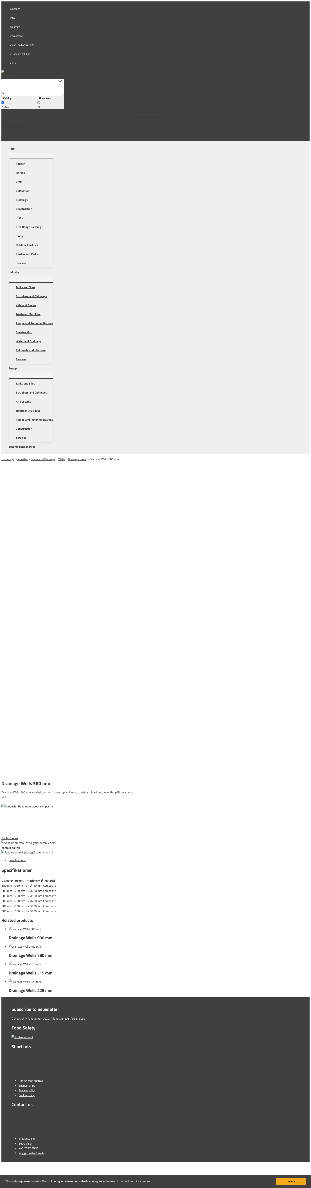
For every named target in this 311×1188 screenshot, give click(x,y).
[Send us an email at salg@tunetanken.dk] (69, 842)
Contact (5, 135)
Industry (22, 459)
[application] (16, 148)
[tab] (153, 860)
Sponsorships (27, 1085)
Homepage (7, 459)
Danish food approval (31, 1081)
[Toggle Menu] (31, 156)
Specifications (17, 860)
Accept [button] (291, 1181)
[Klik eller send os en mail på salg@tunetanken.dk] (69, 852)
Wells (61, 459)
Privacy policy (27, 1090)
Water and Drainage (43, 459)
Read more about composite (34, 806)
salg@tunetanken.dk (31, 1153)
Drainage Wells (77, 459)
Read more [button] (143, 1181)
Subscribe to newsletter (14, 126)
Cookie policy (27, 1095)
